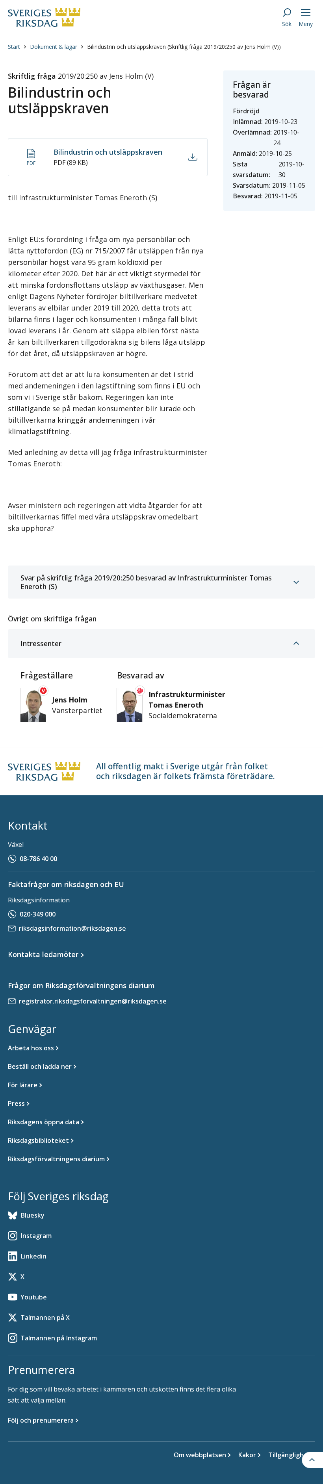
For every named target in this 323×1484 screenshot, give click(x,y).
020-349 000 (38, 914)
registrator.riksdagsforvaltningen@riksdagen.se (93, 1001)
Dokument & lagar (53, 46)
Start (14, 46)
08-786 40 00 (38, 858)
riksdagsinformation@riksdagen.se (72, 928)
